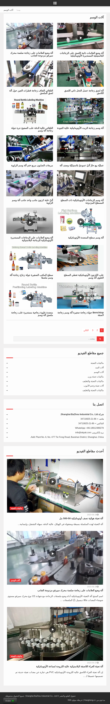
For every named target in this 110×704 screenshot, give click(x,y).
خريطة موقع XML (75, 700)
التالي (86, 330)
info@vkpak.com (83, 432)
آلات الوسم (99, 372)
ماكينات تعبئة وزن (96, 377)
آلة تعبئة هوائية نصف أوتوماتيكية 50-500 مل (81, 518)
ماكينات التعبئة (97, 363)
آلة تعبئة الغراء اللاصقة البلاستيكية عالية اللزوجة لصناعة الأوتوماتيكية (69, 666)
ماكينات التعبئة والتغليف (93, 381)
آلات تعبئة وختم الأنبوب (94, 386)
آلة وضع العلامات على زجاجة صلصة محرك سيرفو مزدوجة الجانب (70, 590)
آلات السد (99, 367)
